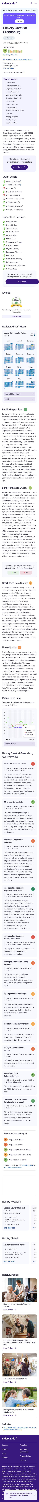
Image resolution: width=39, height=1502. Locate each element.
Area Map (9, 113)
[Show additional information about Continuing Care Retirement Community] (15, 188)
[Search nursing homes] (31, 3)
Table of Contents (11, 79)
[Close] (35, 1495)
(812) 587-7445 (8, 68)
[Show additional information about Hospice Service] (19, 202)
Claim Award (16, 316)
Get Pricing (17, 167)
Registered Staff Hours (14, 89)
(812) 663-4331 (9, 1228)
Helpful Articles (11, 123)
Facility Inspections (12, 92)
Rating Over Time (12, 104)
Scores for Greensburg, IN (15, 110)
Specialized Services (13, 85)
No (27, 572)
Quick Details (10, 82)
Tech (4, 1453)
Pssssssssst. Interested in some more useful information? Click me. (20, 1495)
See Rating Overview (10, 55)
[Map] (19, 1186)
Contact (5, 1445)
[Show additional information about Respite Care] (22, 206)
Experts (5, 1458)
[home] (9, 3)
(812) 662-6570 (9, 1261)
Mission (5, 1449)
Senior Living (12, 10)
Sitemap (23, 1460)
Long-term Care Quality (14, 95)
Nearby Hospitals (12, 117)
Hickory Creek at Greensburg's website (19, 59)
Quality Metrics (11, 107)
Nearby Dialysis (11, 120)
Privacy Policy (25, 1456)
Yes (14, 572)
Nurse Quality (10, 101)
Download (19, 21)
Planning (23, 1445)
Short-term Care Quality (14, 98)
